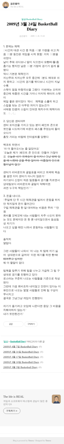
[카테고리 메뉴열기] (58, 5)
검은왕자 (15, 3)
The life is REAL (13, 396)
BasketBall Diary (18, 341)
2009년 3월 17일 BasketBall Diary (21, 357)
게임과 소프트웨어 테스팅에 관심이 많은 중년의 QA (25, 402)
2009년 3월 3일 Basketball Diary (20, 367)
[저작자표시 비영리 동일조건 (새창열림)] (42, 324)
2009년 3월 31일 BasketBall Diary (21, 352)
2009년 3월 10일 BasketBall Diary (21, 362)
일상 (6, 341)
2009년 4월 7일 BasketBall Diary (20, 346)
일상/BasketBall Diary (32, 19)
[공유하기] (16, 324)
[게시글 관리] (20, 324)
